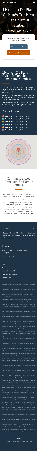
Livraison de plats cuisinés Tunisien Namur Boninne (20, 321)
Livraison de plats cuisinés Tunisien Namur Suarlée (21, 301)
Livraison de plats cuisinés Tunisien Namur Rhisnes (17, 311)
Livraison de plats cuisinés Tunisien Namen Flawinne (15, 346)
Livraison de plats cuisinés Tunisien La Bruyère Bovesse (21, 375)
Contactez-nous (7, 277)
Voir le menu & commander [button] (18, 53)
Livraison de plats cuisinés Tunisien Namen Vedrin (22, 343)
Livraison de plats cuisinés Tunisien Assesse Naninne (15, 429)
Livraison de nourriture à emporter (26, 431)
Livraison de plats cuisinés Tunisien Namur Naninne (15, 323)
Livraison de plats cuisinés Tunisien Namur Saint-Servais (15, 284)
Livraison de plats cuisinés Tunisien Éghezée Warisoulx (15, 392)
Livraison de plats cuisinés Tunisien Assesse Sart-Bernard (19, 426)
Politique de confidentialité (12, 233)
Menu (3, 268)
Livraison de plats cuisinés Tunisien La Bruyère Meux (15, 377)
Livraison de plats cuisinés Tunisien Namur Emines (22, 331)
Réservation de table (8, 271)
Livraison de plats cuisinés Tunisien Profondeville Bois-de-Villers (19, 412)
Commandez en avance (9, 274)
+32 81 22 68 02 (9, 256)
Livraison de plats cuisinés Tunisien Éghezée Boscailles (22, 390)
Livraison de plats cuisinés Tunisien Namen (23, 360)
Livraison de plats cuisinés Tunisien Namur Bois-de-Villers (16, 333)
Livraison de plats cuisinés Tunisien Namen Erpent (17, 353)
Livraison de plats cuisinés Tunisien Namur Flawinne (15, 294)
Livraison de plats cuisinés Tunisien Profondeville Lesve (15, 414)
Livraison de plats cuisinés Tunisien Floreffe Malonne (15, 399)
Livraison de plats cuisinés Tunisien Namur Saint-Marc (20, 292)
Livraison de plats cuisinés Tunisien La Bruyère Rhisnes (15, 363)
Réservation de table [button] (18, 47)
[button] (34, 2)
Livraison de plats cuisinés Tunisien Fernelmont (24, 409)
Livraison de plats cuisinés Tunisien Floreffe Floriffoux (20, 397)
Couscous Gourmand (9, 2)
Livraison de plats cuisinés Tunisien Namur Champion (15, 304)
